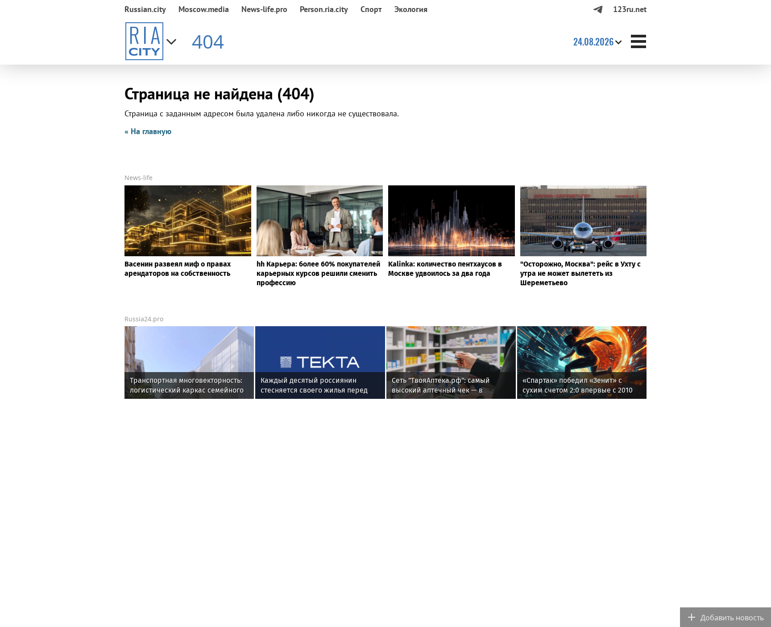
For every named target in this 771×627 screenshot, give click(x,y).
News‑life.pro (264, 9)
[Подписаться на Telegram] (598, 9)
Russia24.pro (143, 319)
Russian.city (145, 9)
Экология (410, 9)
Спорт (371, 9)
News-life (138, 177)
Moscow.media (203, 9)
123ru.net (630, 9)
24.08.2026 (593, 41)
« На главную (147, 131)
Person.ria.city (324, 9)
